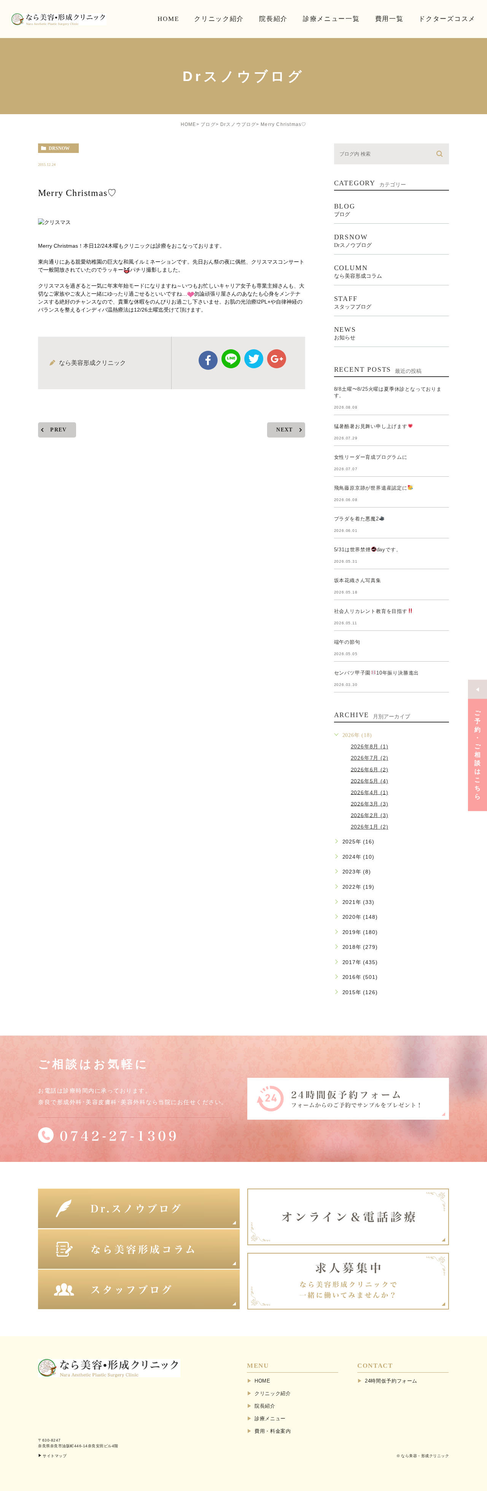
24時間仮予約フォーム (391, 1381)
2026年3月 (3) (369, 803)
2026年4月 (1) (369, 792)
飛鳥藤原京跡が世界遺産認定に (370, 488)
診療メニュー (270, 1418)
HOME (188, 124)
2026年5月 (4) (369, 781)
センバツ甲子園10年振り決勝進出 (376, 673)
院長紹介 (265, 1406)
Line (230, 358)
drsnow (59, 148)
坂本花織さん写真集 (357, 580)
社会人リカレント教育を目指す (370, 611)
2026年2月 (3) (369, 815)
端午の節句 (347, 642)
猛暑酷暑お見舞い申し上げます (370, 426)
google (276, 358)
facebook (208, 360)
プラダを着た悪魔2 (356, 519)
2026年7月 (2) (369, 758)
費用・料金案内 (273, 1431)
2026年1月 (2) (369, 827)
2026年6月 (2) (369, 769)
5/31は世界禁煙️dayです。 (367, 549)
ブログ (208, 124)
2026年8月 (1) (369, 746)
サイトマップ (55, 1456)
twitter (253, 358)
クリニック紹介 (273, 1393)
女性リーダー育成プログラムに (370, 457)
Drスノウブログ (238, 124)
